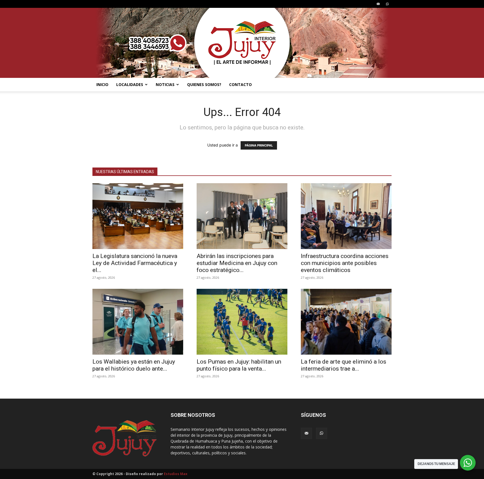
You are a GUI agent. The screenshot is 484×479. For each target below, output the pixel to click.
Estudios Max (175, 473)
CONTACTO (240, 84)
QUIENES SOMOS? (204, 84)
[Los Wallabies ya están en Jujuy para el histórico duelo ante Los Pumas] (137, 322)
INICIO (102, 84)
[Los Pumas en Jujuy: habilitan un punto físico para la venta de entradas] (242, 322)
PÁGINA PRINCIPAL (259, 145)
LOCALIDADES (129, 84)
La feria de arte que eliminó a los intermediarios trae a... (343, 365)
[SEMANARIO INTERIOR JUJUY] (242, 43)
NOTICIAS (165, 84)
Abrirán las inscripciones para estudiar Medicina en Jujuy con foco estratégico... (237, 263)
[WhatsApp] (387, 4)
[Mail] (378, 4)
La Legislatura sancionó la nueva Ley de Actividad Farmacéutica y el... (134, 263)
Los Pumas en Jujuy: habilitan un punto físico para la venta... (239, 365)
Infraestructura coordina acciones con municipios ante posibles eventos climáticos (344, 263)
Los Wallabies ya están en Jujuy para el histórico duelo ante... (133, 365)
